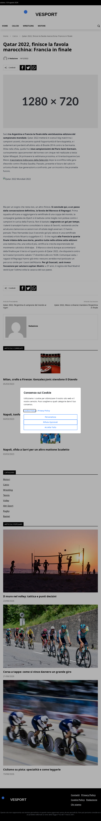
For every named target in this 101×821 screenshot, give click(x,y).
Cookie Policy (30, 410)
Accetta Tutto (50, 427)
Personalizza (50, 417)
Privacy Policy (44, 410)
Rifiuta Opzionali (50, 422)
